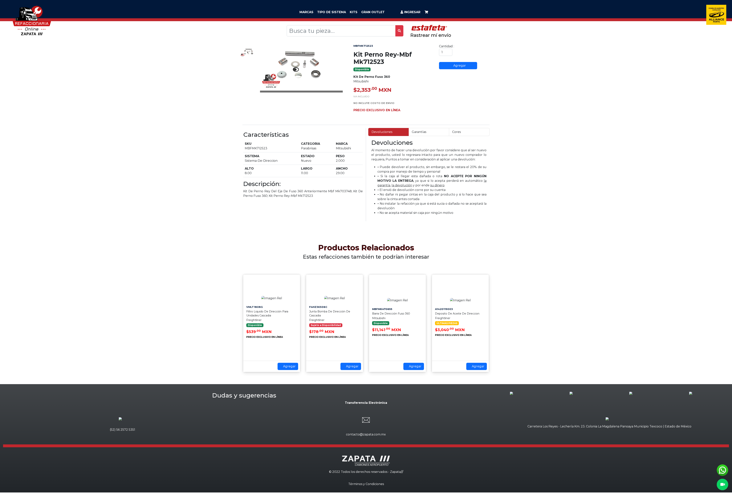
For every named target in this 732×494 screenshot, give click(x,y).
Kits (353, 12)
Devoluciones (382, 132)
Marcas (306, 12)
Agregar (459, 65)
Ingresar (411, 12)
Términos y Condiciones (366, 484)
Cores (456, 132)
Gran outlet (373, 12)
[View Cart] (426, 12)
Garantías (419, 132)
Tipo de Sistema (331, 12)
